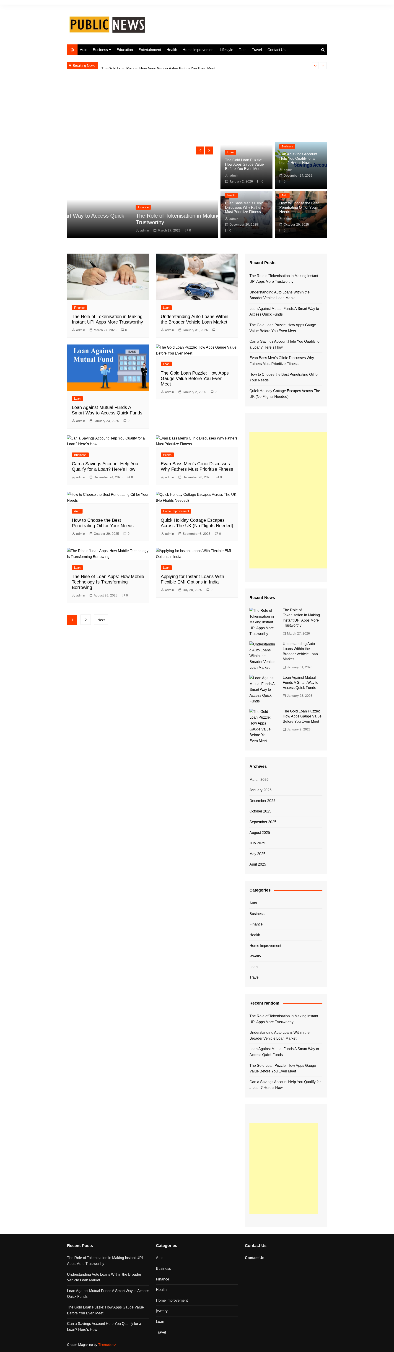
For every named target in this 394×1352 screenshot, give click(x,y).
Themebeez (107, 1345)
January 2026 (260, 790)
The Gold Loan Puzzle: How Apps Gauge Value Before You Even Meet (158, 65)
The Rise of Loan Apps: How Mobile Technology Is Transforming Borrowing (108, 582)
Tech (242, 50)
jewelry (255, 956)
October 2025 (260, 811)
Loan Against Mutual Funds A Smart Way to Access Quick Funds (284, 311)
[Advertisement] (197, 108)
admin (80, 230)
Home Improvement (198, 50)
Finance (79, 207)
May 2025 (257, 854)
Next (101, 620)
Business (100, 50)
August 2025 (259, 833)
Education (125, 50)
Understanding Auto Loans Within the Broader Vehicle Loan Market (279, 295)
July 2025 (257, 843)
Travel (257, 50)
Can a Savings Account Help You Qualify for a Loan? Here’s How (298, 158)
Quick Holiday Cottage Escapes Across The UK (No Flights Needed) (284, 394)
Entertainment (149, 50)
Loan (230, 152)
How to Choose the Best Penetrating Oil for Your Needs (299, 207)
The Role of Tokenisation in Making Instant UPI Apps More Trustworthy (283, 279)
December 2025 (262, 801)
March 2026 (259, 779)
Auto (83, 50)
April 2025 (257, 864)
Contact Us (276, 50)
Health (171, 50)
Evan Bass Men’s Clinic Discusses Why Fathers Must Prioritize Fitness (244, 207)
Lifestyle (226, 50)
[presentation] (315, 65)
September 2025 (262, 822)
